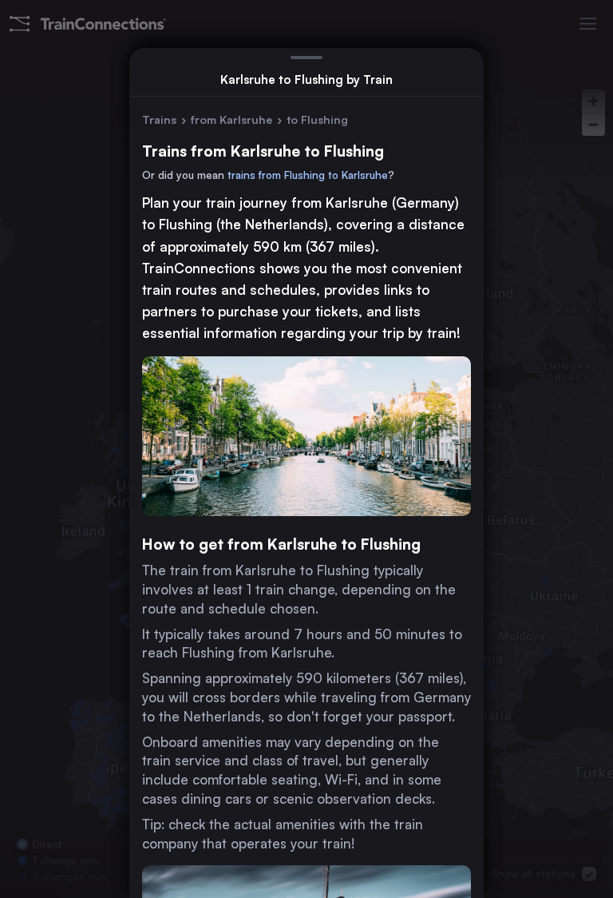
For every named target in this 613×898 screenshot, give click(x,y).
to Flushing (317, 119)
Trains (159, 119)
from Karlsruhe (231, 119)
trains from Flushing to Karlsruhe (307, 175)
